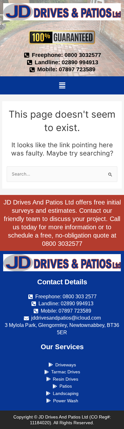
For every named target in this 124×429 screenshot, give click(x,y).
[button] (62, 85)
